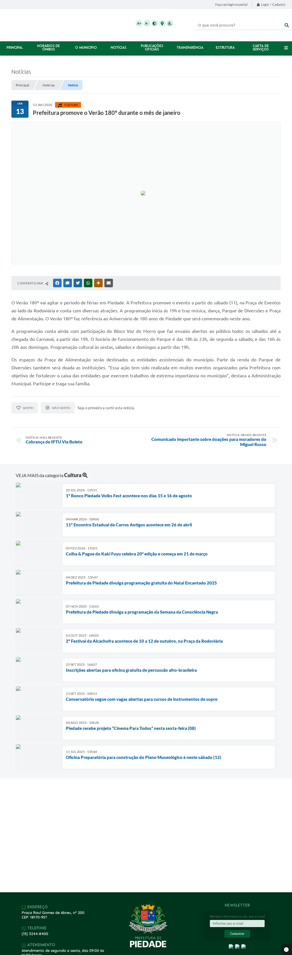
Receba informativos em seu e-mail (237, 917)
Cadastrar (237, 934)
